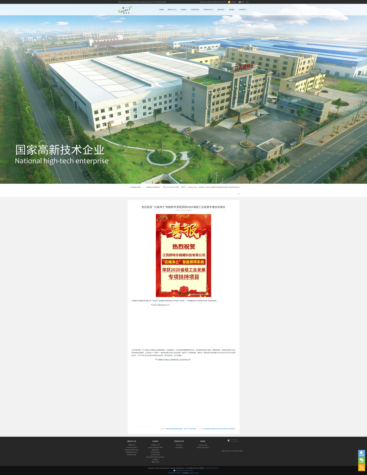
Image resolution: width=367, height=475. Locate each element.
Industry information (153, 187)
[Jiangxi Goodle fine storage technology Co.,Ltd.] (125, 9)
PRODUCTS (208, 9)
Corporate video (131, 454)
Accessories (179, 447)
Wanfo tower (155, 462)
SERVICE (221, 9)
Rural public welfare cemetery (155, 457)
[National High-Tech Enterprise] (183, 92)
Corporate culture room (132, 450)
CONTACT (242, 9)
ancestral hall (155, 454)
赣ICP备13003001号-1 (212, 468)
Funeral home (155, 452)
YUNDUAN (195, 9)
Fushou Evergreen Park (155, 447)
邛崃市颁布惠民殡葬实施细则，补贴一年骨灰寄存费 (180, 429)
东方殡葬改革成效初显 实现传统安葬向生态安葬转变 (219, 429)
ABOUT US (172, 9)
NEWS (231, 9)
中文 (247, 2)
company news (135, 187)
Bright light (155, 450)
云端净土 (233, 2)
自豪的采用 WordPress (175, 473)
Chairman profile (132, 447)
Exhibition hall (155, 445)
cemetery (155, 459)
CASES (183, 9)
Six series (179, 445)
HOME (161, 9)
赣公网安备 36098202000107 (184, 470)
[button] (27, 92)
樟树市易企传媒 (194, 473)
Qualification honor (131, 452)
